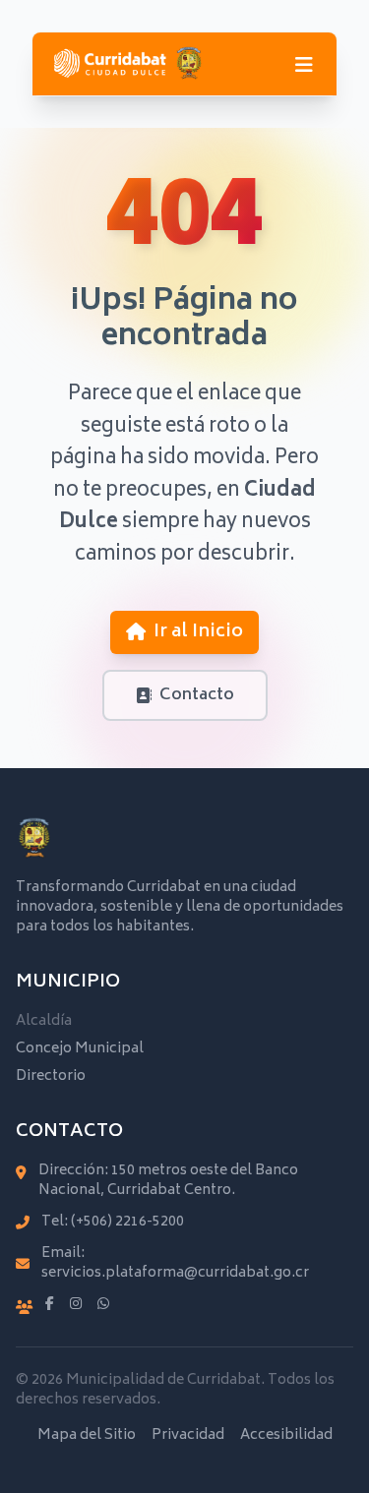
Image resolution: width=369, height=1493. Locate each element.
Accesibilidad (286, 1436)
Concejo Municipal (80, 1049)
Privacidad (188, 1436)
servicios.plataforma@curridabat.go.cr (175, 1273)
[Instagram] (76, 1305)
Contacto (196, 695)
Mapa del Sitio (86, 1436)
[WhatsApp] (103, 1305)
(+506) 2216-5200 (127, 1222)
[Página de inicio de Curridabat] (127, 64)
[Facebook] (49, 1305)
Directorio (51, 1076)
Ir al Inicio (198, 632)
